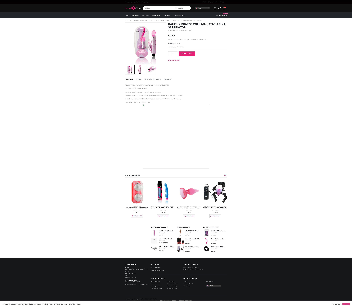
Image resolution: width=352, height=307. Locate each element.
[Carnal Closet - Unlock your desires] (133, 8)
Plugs (169, 206)
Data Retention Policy (156, 288)
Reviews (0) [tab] (168, 79)
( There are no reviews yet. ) (184, 30)
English (199, 8)
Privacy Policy (186, 286)
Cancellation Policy (172, 288)
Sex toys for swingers (157, 270)
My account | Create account (210, 2)
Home (127, 15)
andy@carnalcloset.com (131, 277)
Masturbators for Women (131, 206)
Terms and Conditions (189, 284)
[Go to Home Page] (125, 20)
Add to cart (187, 54)
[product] (137, 192)
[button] (225, 175)
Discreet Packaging (172, 286)
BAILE (173, 47)
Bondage (167, 15)
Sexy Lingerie (156, 15)
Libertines (135, 15)
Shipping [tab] (139, 79)
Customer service (155, 284)
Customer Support (221, 14)
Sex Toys (145, 15)
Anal (152, 206)
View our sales (210, 281)
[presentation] (125, 43)
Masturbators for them (214, 206)
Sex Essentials (179, 15)
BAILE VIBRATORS (179, 47)
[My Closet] (219, 8)
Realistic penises (147, 206)
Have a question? (155, 281)
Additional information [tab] (153, 79)
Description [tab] (129, 79)
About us (185, 281)
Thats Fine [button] (346, 304)
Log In (222, 2)
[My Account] (214, 8)
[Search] (188, 8)
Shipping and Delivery (172, 284)
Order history (170, 281)
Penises (141, 206)
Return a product (155, 286)
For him (205, 206)
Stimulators (174, 206)
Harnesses (179, 206)
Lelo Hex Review (155, 267)
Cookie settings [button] (336, 304)
